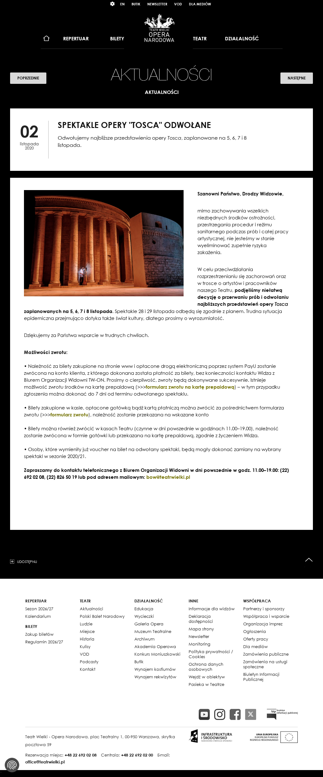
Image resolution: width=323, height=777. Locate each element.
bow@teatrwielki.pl (168, 477)
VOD (178, 4)
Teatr (200, 38)
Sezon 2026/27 (39, 608)
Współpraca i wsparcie (266, 616)
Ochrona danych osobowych (206, 667)
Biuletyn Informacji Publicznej (261, 677)
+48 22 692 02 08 (81, 754)
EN (122, 4)
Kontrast (113, 4)
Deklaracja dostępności (201, 619)
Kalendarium (38, 616)
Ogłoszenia (254, 631)
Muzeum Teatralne (152, 631)
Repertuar (76, 38)
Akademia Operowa (155, 646)
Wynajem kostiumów (155, 669)
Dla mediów (200, 4)
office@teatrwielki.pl (45, 761)
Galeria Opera (148, 623)
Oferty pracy (255, 638)
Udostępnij (27, 561)
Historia (87, 638)
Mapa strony (201, 628)
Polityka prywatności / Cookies (211, 654)
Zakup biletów (39, 634)
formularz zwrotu (69, 414)
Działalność (242, 38)
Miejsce (87, 631)
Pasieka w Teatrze (206, 684)
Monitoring (199, 644)
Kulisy (85, 646)
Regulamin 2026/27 (44, 641)
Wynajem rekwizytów (155, 676)
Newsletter (157, 4)
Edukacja (143, 608)
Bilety (117, 38)
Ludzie (86, 623)
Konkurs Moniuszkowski (157, 654)
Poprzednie (28, 78)
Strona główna (46, 38)
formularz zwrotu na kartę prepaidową (190, 387)
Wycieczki (144, 616)
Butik (136, 4)
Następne (297, 78)
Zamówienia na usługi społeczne (265, 664)
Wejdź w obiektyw (207, 676)
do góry (309, 560)
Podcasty (89, 661)
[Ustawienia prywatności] (12, 765)
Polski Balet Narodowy (102, 616)
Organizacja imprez (263, 623)
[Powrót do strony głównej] (159, 28)
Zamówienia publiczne (266, 654)
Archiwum (144, 638)
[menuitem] (46, 38)
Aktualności (91, 608)
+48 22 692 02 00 (137, 754)
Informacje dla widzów (212, 608)
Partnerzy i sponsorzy (264, 608)
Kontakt (87, 669)
